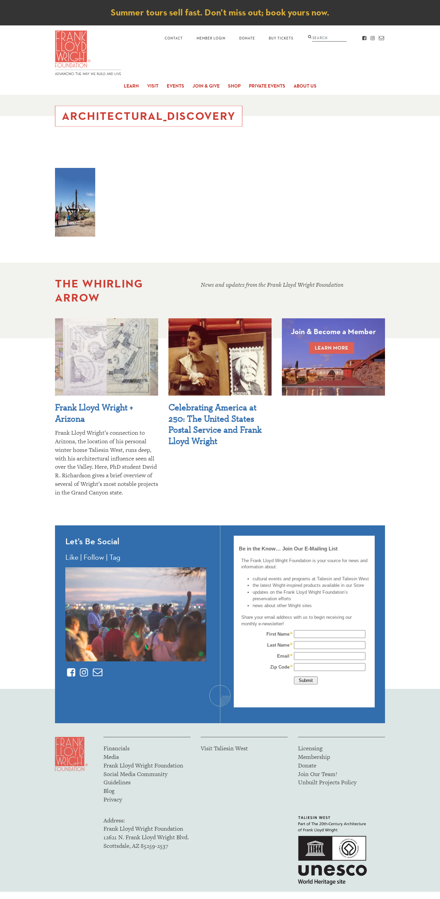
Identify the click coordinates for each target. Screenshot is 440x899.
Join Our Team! (317, 774)
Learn (131, 86)
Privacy (112, 799)
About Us (305, 86)
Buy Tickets (281, 38)
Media (111, 757)
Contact (174, 38)
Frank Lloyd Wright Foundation (143, 765)
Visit (152, 86)
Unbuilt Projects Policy (327, 782)
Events (175, 86)
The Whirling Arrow (99, 290)
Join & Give (206, 86)
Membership (314, 757)
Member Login (211, 38)
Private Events (267, 86)
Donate (247, 38)
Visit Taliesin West (224, 748)
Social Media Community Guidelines (135, 778)
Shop (234, 86)
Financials (116, 748)
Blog (108, 791)
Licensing (310, 748)
